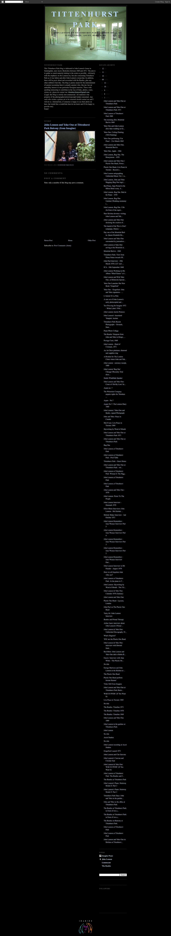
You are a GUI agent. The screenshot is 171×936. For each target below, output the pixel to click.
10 (103, 76)
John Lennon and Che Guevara (115, 754)
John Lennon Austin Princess (114, 312)
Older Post (92, 240)
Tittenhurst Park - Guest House (115, 461)
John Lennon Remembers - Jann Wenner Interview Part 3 (115, 542)
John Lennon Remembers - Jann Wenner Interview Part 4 (115, 533)
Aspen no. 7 (108, 388)
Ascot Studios (109, 737)
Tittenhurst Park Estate (66, 165)
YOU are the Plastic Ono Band (115, 639)
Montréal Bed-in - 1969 (112, 251)
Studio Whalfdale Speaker (113, 378)
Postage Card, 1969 (111, 340)
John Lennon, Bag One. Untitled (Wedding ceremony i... (115, 201)
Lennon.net (106, 862)
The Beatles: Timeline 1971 (114, 707)
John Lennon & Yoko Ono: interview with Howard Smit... (113, 645)
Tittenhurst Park (85, 19)
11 (103, 72)
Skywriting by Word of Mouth (115, 429)
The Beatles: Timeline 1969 (114, 714)
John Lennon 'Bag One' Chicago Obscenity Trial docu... (113, 372)
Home (70, 240)
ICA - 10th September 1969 (114, 267)
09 (103, 79)
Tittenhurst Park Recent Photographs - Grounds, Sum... (113, 324)
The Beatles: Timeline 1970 (114, 710)
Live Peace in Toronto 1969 (113, 700)
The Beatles (106, 866)
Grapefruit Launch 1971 (112, 751)
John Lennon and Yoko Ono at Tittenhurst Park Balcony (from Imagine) (67, 126)
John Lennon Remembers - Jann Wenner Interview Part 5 (115, 524)
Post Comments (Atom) (62, 245)
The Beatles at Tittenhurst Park (115, 779)
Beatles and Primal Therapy (114, 619)
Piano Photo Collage (111, 331)
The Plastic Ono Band (112, 674)
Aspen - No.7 (108, 400)
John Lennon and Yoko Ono (114, 597)
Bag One (107, 445)
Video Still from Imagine (113, 684)
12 (103, 68)
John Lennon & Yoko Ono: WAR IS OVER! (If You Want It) (113, 767)
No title (106, 664)
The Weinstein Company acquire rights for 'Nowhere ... (114, 394)
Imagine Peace (107, 855)
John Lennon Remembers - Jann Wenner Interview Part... (113, 559)
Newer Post (48, 240)
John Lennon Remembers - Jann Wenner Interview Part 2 (115, 550)
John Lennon (108, 730)
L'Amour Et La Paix (111, 296)
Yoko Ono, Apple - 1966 (112, 151)
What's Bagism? (110, 635)
